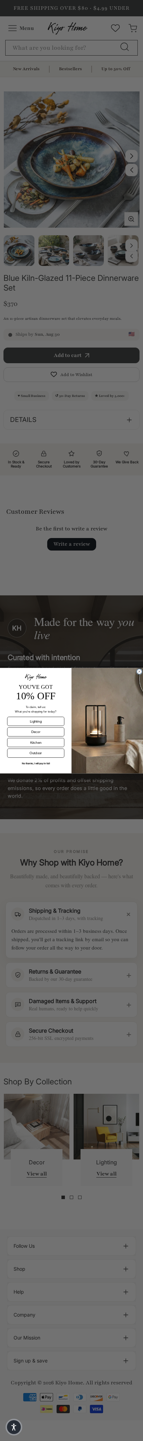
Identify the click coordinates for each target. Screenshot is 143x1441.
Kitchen (36, 742)
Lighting (36, 721)
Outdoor (36, 753)
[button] (14, 1427)
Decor (35, 732)
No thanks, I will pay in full (36, 763)
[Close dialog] (139, 671)
